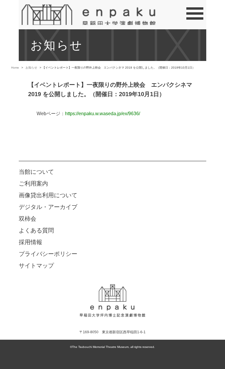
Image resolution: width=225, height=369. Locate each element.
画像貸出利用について (48, 195)
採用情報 (30, 242)
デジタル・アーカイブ (48, 207)
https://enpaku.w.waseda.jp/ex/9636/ (102, 113)
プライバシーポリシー (48, 254)
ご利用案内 (33, 183)
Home (15, 67)
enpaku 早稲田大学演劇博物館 (112, 300)
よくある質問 (36, 230)
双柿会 (27, 218)
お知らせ (31, 67)
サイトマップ (36, 265)
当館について (36, 172)
